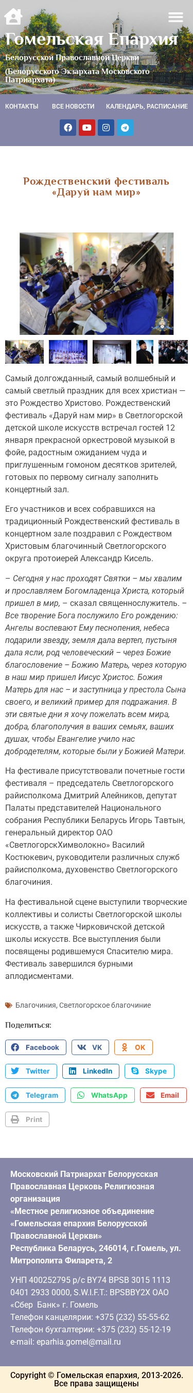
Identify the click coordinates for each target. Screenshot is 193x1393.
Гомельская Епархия (91, 38)
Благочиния (35, 1005)
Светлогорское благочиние (105, 1005)
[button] (176, 17)
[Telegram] (125, 127)
